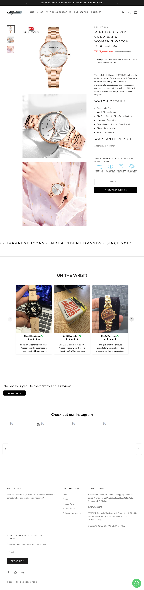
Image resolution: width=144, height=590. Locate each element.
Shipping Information (72, 513)
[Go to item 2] (11, 39)
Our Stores (81, 12)
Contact (96, 12)
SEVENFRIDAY (72, 3)
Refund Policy (69, 508)
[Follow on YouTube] (22, 572)
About (65, 494)
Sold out (116, 181)
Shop (40, 12)
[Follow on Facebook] (8, 572)
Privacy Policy (69, 504)
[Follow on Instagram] (15, 572)
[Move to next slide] (132, 319)
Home (31, 12)
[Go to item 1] (11, 29)
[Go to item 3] (11, 50)
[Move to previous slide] (11, 319)
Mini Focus (101, 27)
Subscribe (17, 561)
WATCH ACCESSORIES (58, 12)
